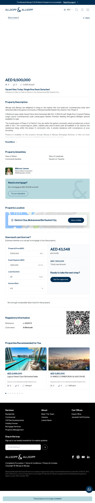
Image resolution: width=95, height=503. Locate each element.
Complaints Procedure (14, 463)
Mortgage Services (13, 427)
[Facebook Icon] (73, 457)
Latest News (46, 420)
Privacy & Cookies (50, 463)
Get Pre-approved (60, 279)
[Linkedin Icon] (88, 457)
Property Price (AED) (16, 248)
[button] (82, 10)
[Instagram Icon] (78, 457)
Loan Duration (14, 272)
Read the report (69, 2)
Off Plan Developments (14, 420)
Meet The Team (47, 414)
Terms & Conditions (33, 463)
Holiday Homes (11, 423)
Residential (9, 414)
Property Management (14, 430)
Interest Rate (13, 283)
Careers (44, 417)
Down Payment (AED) (16, 260)
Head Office (76, 414)
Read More (10, 142)
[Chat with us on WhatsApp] (89, 489)
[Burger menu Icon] (88, 10)
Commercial (10, 417)
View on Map (76, 220)
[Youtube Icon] (83, 457)
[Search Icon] (77, 10)
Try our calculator (18, 194)
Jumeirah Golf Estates (81, 417)
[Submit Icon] (44, 447)
